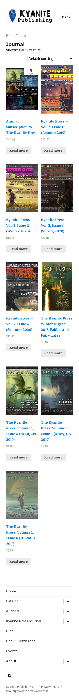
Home (10, 36)
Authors (12, 611)
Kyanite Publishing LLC (21, 687)
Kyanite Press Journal (23, 621)
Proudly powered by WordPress (27, 691)
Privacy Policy (50, 687)
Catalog (12, 601)
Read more (18, 150)
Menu (66, 16)
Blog (10, 631)
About (11, 661)
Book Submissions (20, 641)
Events (11, 651)
